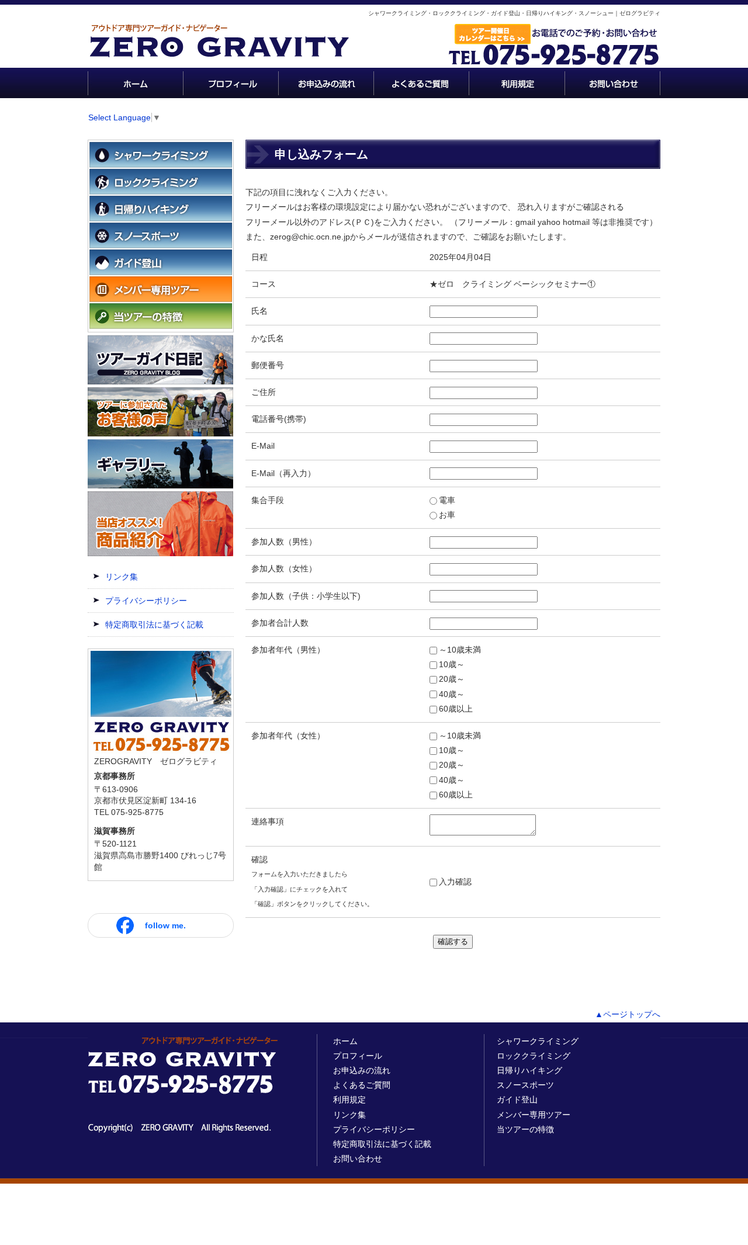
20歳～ (452, 679)
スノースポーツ (525, 1085)
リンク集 (121, 576)
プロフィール (357, 1055)
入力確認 (455, 881)
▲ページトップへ (627, 1014)
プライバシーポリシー (146, 600)
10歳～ (452, 664)
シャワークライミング (538, 1041)
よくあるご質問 (361, 1085)
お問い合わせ (357, 1158)
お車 (447, 514)
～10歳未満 (460, 649)
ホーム (345, 1041)
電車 (447, 500)
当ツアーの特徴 (525, 1129)
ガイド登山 (517, 1099)
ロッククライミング (533, 1055)
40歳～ (452, 694)
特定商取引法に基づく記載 (154, 624)
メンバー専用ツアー (533, 1114)
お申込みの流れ (361, 1070)
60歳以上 (456, 708)
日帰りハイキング (529, 1070)
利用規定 (349, 1099)
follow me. (165, 925)
